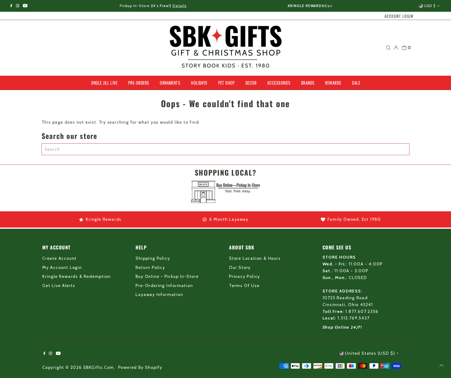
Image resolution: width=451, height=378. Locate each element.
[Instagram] (17, 6)
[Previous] (126, 6)
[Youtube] (25, 6)
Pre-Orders (138, 83)
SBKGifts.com (98, 367)
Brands (308, 83)
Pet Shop (226, 83)
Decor (251, 83)
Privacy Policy (244, 276)
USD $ (430, 6)
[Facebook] (11, 6)
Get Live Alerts (58, 285)
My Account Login (62, 267)
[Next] (324, 6)
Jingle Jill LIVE (104, 83)
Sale (356, 83)
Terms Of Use (244, 285)
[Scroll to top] (441, 365)
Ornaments (170, 83)
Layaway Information (159, 294)
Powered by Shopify (140, 367)
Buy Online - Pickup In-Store (167, 276)
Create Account (59, 258)
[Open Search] (388, 48)
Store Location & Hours (255, 258)
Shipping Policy (153, 258)
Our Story (240, 267)
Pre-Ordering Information (164, 285)
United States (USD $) (370, 353)
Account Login (399, 16)
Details (279, 6)
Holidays (199, 83)
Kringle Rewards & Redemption (76, 276)
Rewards (333, 83)
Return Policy (150, 267)
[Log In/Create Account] (396, 48)
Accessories (278, 83)
